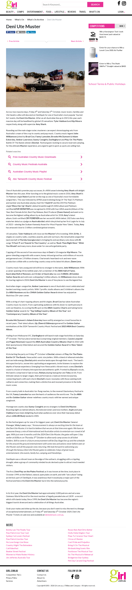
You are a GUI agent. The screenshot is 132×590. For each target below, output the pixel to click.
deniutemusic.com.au (54, 514)
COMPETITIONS (97, 26)
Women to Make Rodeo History (20, 554)
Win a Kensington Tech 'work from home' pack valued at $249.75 (111, 34)
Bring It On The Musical (78, 545)
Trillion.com (69, 586)
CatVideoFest (12, 548)
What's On (19, 19)
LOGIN (120, 11)
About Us (41, 578)
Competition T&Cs (13, 575)
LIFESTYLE (59, 11)
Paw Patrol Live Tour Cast (17, 533)
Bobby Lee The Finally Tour (18, 529)
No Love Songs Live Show (17, 542)
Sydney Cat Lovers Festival (18, 536)
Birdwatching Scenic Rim (79, 548)
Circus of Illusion (75, 539)
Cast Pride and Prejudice (79, 542)
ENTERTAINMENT (35, 11)
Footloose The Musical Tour (80, 551)
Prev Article (13, 41)
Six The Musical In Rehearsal (80, 554)
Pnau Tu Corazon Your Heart (80, 536)
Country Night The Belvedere (19, 545)
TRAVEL (82, 11)
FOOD (48, 11)
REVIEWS (72, 11)
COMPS (20, 11)
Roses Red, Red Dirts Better (80, 529)
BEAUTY (10, 11)
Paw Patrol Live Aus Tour (17, 539)
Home (9, 19)
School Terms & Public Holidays (107, 83)
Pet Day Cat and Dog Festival (81, 560)
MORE (121, 26)
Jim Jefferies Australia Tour (18, 557)
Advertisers (42, 581)
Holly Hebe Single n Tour (79, 533)
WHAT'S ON (94, 11)
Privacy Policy (11, 578)
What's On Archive (35, 19)
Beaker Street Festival (16, 551)
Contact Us (41, 575)
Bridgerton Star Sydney (78, 557)
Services (9, 581)
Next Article (77, 41)
